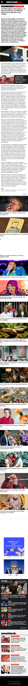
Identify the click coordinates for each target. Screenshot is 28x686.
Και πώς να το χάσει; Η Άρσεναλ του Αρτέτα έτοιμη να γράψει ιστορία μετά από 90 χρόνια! (19, 649)
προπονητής (23, 189)
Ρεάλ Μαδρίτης (7, 189)
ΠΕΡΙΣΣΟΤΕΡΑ (24, 628)
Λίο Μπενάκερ (14, 189)
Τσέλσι (2, 189)
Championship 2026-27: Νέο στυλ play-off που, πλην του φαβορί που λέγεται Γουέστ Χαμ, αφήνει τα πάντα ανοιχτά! (18, 659)
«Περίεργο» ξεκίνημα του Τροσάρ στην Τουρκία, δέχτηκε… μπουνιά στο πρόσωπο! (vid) (17, 610)
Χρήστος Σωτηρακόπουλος (18, 6)
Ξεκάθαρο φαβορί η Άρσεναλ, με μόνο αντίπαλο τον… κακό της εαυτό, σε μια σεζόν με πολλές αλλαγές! (20, 79)
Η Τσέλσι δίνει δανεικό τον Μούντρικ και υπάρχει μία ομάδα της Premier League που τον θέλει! (17, 604)
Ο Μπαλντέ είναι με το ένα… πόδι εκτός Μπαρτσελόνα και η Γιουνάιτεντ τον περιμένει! (17, 616)
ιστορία (18, 189)
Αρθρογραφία (10, 6)
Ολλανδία (3, 191)
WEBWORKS (19, 684)
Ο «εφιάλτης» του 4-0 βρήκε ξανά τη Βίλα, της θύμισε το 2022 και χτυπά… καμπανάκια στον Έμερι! (14, 597)
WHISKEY (15, 683)
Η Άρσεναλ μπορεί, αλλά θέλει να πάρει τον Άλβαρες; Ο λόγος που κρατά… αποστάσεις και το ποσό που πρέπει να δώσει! (17, 623)
